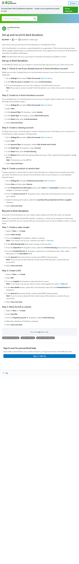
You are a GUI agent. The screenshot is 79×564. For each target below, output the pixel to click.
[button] (3, 3)
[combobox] (19, 18)
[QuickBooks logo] (10, 2)
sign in (40, 332)
